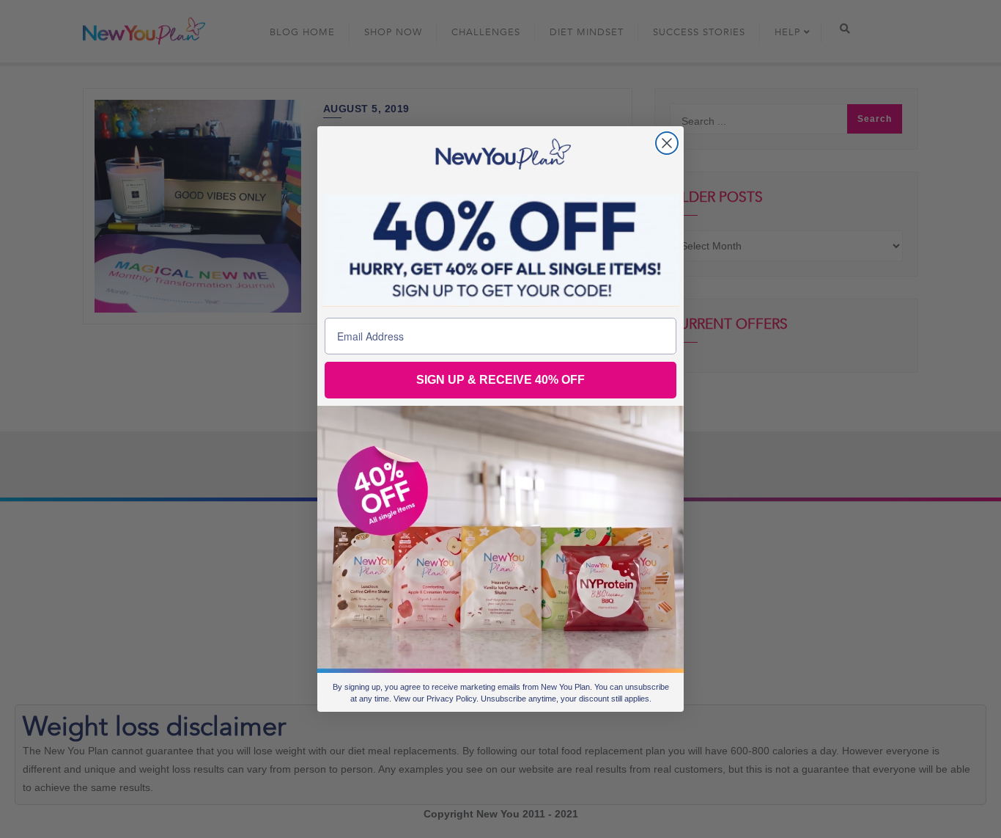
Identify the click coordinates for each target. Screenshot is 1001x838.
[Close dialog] (667, 143)
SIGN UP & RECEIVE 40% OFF (500, 380)
